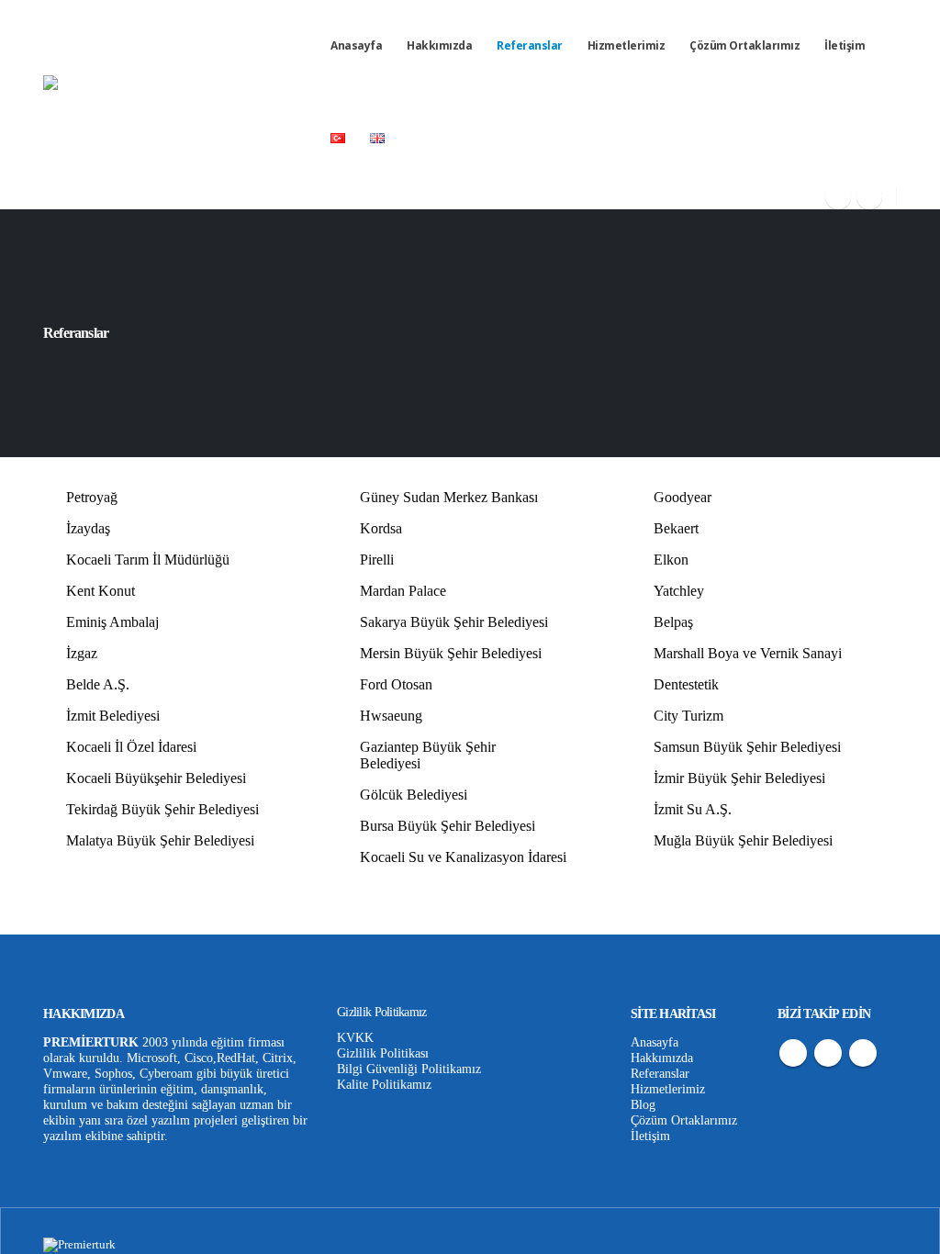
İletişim (844, 45)
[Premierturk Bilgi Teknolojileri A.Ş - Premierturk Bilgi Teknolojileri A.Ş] (181, 105)
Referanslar (530, 45)
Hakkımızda (439, 45)
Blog (643, 1104)
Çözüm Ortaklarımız (744, 45)
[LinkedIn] (869, 196)
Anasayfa (356, 45)
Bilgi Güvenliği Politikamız (409, 1068)
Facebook (793, 1053)
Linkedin (863, 1053)
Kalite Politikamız (384, 1084)
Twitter (828, 1053)
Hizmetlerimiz (627, 45)
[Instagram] (838, 196)
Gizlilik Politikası (383, 1053)
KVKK (355, 1037)
